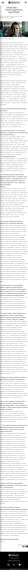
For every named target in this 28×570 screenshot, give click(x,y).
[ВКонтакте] (23, 546)
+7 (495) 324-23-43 (14, 558)
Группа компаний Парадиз (7, 16)
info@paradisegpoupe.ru (14, 560)
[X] (27, 546)
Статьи (15, 16)
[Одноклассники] (25, 546)
